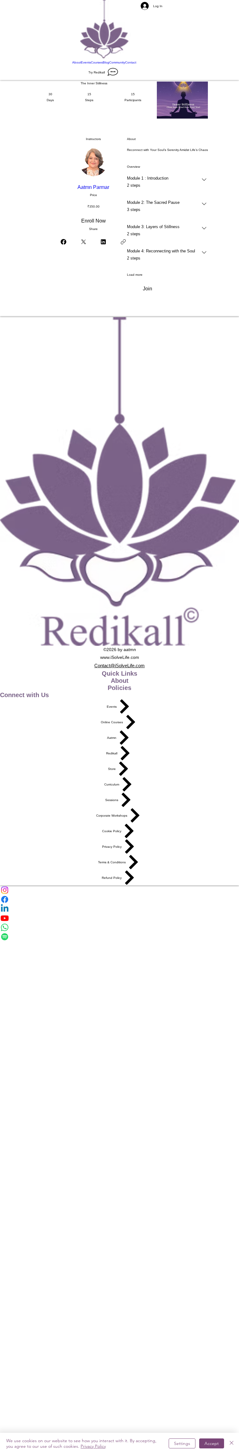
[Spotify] (119, 936)
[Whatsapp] (119, 927)
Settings (182, 1443)
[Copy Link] (123, 242)
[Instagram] (119, 890)
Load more (135, 274)
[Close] (231, 1443)
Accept (211, 1443)
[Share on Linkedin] (103, 242)
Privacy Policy (93, 1446)
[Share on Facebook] (63, 242)
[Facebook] (119, 899)
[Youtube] (119, 918)
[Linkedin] (119, 908)
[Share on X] (83, 242)
